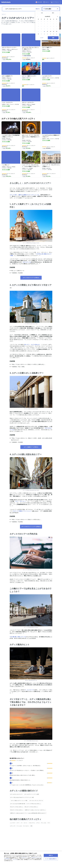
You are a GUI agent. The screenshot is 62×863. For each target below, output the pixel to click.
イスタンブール (32, 822)
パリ (21, 822)
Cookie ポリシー (25, 857)
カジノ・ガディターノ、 (21, 501)
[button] (11, 47)
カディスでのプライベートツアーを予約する (31, 526)
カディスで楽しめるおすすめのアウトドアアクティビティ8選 (22, 797)
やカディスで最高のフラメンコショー (22, 511)
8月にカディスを (27, 262)
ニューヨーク (12, 822)
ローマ (18, 822)
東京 (31, 825)
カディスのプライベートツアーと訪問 (31, 794)
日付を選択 (48, 9)
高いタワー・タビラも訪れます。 (32, 344)
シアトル (37, 822)
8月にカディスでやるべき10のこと (31, 806)
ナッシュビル (19, 825)
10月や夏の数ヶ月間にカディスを (18, 636)
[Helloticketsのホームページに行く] (6, 2)
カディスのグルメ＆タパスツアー (16, 794)
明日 (53, 12)
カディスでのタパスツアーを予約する (31, 277)
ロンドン (25, 822)
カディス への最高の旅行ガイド (24, 790)
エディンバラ (12, 825)
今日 (42, 12)
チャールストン (26, 825)
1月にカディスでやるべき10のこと (16, 806)
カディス (3, 14)
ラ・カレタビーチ (29, 689)
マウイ (48, 822)
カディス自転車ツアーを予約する (31, 447)
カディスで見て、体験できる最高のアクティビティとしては (24, 194)
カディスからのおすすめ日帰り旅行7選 (17, 803)
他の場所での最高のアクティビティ (25, 819)
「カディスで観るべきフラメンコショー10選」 (19, 800)
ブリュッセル (43, 822)
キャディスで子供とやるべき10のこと (34, 803)
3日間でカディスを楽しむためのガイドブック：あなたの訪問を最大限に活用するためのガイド (28, 813)
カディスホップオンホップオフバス (36, 800)
